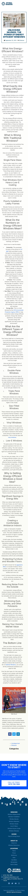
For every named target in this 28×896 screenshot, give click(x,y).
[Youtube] (16, 883)
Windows (21, 40)
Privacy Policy (20, 890)
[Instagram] (19, 883)
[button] (10, 734)
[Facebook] (9, 883)
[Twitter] (12, 883)
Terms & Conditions (9, 890)
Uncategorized (15, 743)
